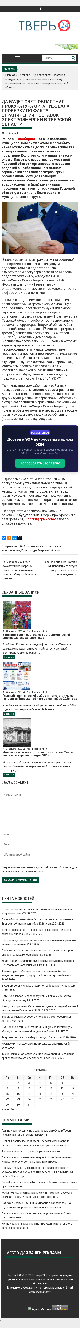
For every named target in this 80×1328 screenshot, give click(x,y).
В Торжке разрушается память (42, 1151)
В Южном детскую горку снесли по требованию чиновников (38, 985)
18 (40, 1093)
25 (40, 1099)
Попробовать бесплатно (40, 463)
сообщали (26, 139)
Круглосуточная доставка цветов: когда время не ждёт (36, 1043)
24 (29, 1099)
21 (72, 1093)
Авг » (13, 1109)
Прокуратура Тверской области (40, 550)
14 (72, 1088)
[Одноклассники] (9, 538)
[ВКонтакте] (4, 538)
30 (18, 1104)
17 (29, 1093)
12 (50, 1088)
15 (7, 1093)
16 (18, 1093)
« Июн (5, 1109)
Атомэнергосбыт (34, 546)
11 (40, 1088)
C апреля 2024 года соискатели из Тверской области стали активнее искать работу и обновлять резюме (19, 570)
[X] (19, 538)
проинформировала (43, 519)
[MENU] (17, 57)
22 (7, 1099)
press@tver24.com (40, 1291)
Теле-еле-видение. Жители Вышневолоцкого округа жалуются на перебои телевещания (60, 568)
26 (50, 1099)
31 (29, 1104)
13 (62, 1088)
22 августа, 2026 (14, 631)
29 (7, 1104)
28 (72, 1099)
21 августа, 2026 (14, 749)
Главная (10, 75)
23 (18, 1099)
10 (29, 1088)
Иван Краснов (34, 631)
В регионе (24, 75)
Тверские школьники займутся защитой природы (32, 1037)
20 (62, 1093)
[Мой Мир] (14, 538)
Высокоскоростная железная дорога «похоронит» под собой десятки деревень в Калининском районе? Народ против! (37, 1172)
